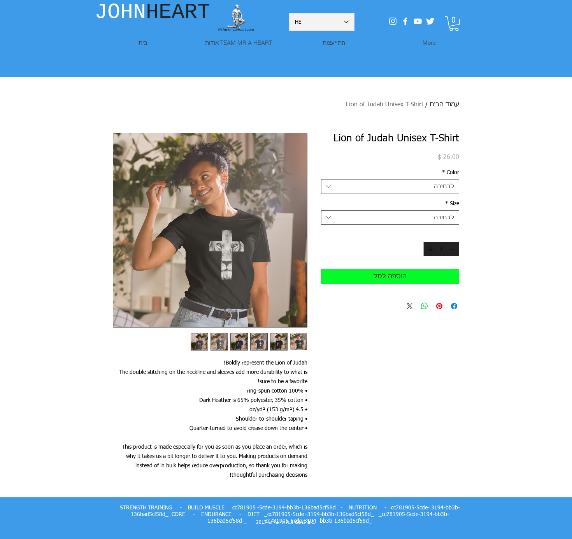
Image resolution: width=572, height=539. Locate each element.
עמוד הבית (444, 105)
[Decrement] (453, 249)
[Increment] (429, 249)
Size (452, 203)
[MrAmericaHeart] (405, 21)
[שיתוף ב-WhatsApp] (424, 306)
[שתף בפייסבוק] (454, 306)
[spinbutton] (441, 249)
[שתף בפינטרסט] (439, 306)
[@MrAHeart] (393, 21)
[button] (454, 23)
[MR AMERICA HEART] (418, 21)
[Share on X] (409, 306)
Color (450, 172)
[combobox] (390, 186)
